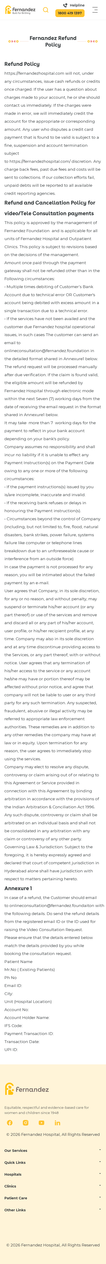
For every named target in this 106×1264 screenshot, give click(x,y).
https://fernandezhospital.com (34, 73)
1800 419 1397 (70, 13)
